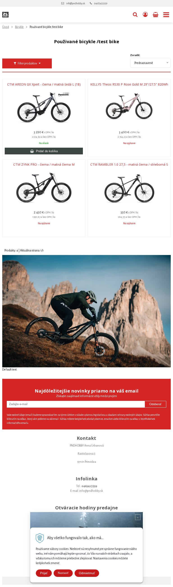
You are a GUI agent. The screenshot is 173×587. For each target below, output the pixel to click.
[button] (135, 14)
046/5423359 (100, 3)
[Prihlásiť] (145, 14)
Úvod (5, 27)
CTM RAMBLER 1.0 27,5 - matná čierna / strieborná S (129, 164)
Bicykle (19, 27)
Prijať (44, 573)
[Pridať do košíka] (44, 151)
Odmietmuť (87, 573)
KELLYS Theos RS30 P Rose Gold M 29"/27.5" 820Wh (129, 84)
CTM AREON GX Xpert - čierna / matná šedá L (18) (44, 84)
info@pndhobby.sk (75, 3)
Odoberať (155, 404)
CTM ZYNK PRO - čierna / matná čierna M (44, 164)
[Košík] (156, 14)
